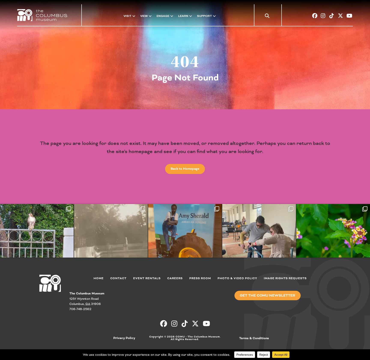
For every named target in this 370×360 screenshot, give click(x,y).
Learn (183, 16)
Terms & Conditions (254, 338)
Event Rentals (147, 278)
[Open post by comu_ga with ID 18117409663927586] (185, 241)
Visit (127, 16)
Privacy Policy (124, 338)
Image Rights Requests (285, 278)
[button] (268, 17)
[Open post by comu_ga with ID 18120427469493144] (111, 241)
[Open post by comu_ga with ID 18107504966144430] (37, 241)
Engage (163, 16)
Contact (118, 278)
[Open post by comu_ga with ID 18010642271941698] (333, 241)
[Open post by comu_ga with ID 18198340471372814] (259, 241)
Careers (175, 278)
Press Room (200, 278)
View (144, 16)
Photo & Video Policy (237, 278)
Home (99, 278)
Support (204, 16)
